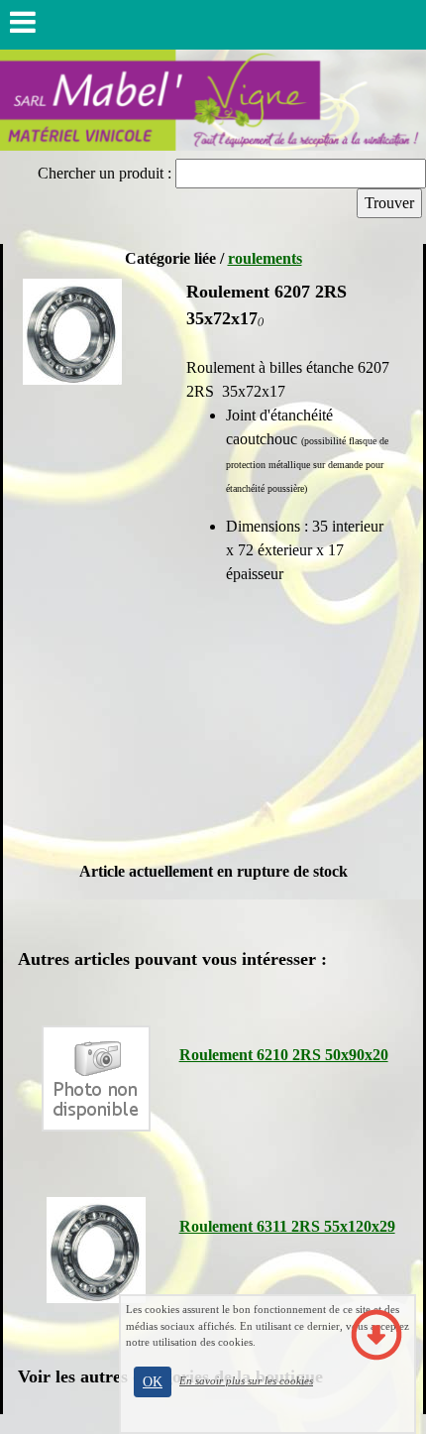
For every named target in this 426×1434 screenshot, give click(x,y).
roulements (265, 258)
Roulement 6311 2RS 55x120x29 (287, 1226)
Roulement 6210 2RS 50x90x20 (283, 1054)
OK (152, 1381)
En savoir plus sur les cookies (246, 1380)
